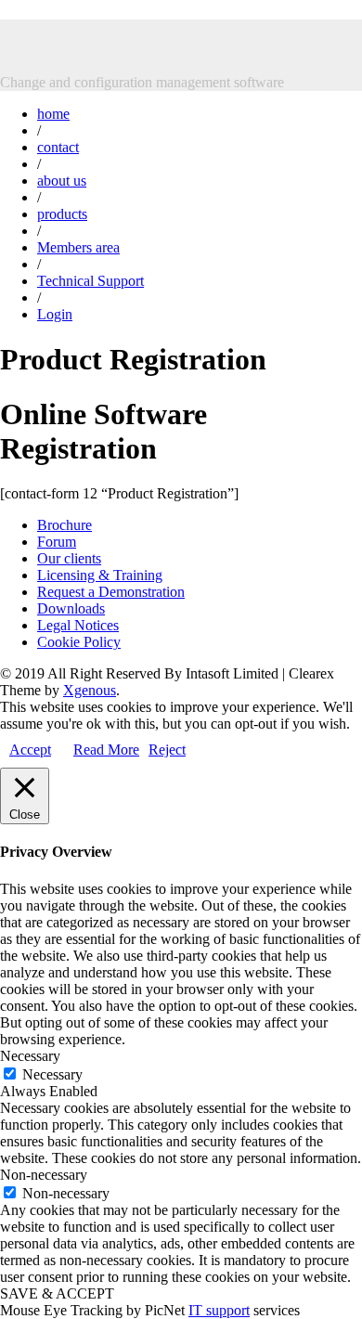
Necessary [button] (30, 1056)
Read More (106, 749)
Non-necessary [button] (43, 1175)
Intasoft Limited (104, 36)
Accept (30, 749)
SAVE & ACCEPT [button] (57, 1293)
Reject (167, 749)
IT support (219, 1310)
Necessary (52, 1074)
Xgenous (89, 690)
